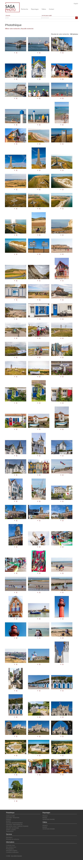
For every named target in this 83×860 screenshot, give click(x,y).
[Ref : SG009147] (15, 766)
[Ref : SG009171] (38, 656)
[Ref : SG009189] (61, 584)
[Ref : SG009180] (61, 512)
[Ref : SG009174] (38, 682)
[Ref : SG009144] (15, 747)
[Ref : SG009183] (61, 538)
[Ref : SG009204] (38, 466)
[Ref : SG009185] (38, 561)
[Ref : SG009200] (15, 447)
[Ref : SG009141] (15, 728)
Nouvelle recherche (27, 28)
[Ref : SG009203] (15, 466)
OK (76, 17)
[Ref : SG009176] (15, 705)
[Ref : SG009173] (15, 678)
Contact (51, 9)
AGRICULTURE (10, 816)
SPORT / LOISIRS (11, 829)
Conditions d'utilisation (12, 852)
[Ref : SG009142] (38, 728)
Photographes (10, 849)
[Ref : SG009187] (15, 584)
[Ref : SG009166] (61, 606)
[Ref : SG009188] (38, 584)
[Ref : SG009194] (61, 466)
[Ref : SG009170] (15, 656)
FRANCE (8, 819)
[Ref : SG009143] (61, 728)
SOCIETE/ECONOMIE (49, 819)
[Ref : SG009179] (38, 512)
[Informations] (63, 403)
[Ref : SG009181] (15, 534)
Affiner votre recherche (12, 28)
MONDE (8, 821)
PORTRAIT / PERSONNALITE (14, 824)
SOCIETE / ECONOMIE (12, 828)
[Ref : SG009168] (38, 629)
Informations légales (11, 850)
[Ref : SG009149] (61, 766)
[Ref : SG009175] (61, 682)
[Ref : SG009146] (61, 747)
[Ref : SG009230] (38, 421)
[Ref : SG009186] (61, 565)
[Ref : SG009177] (61, 493)
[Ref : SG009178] (15, 512)
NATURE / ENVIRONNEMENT (14, 823)
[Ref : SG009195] (15, 489)
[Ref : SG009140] (61, 708)
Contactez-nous (10, 845)
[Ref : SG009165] (38, 610)
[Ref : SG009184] (15, 565)
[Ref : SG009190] (15, 606)
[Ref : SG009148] (38, 766)
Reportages (35, 9)
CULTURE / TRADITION (12, 817)
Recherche (24, 9)
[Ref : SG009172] (61, 652)
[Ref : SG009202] (61, 447)
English (76, 3)
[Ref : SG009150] (15, 789)
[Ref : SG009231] (61, 417)
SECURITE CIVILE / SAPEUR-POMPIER (17, 826)
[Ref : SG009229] (15, 421)
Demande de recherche (12, 839)
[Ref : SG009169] (61, 629)
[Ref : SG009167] (15, 629)
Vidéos (44, 9)
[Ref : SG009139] (38, 708)
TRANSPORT (10, 831)
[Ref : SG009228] (61, 394)
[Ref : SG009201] (38, 443)
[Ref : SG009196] (38, 489)
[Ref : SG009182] (38, 538)
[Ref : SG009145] (38, 747)
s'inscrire (8, 15)
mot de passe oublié (47, 15)
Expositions (9, 837)
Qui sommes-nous (11, 847)
